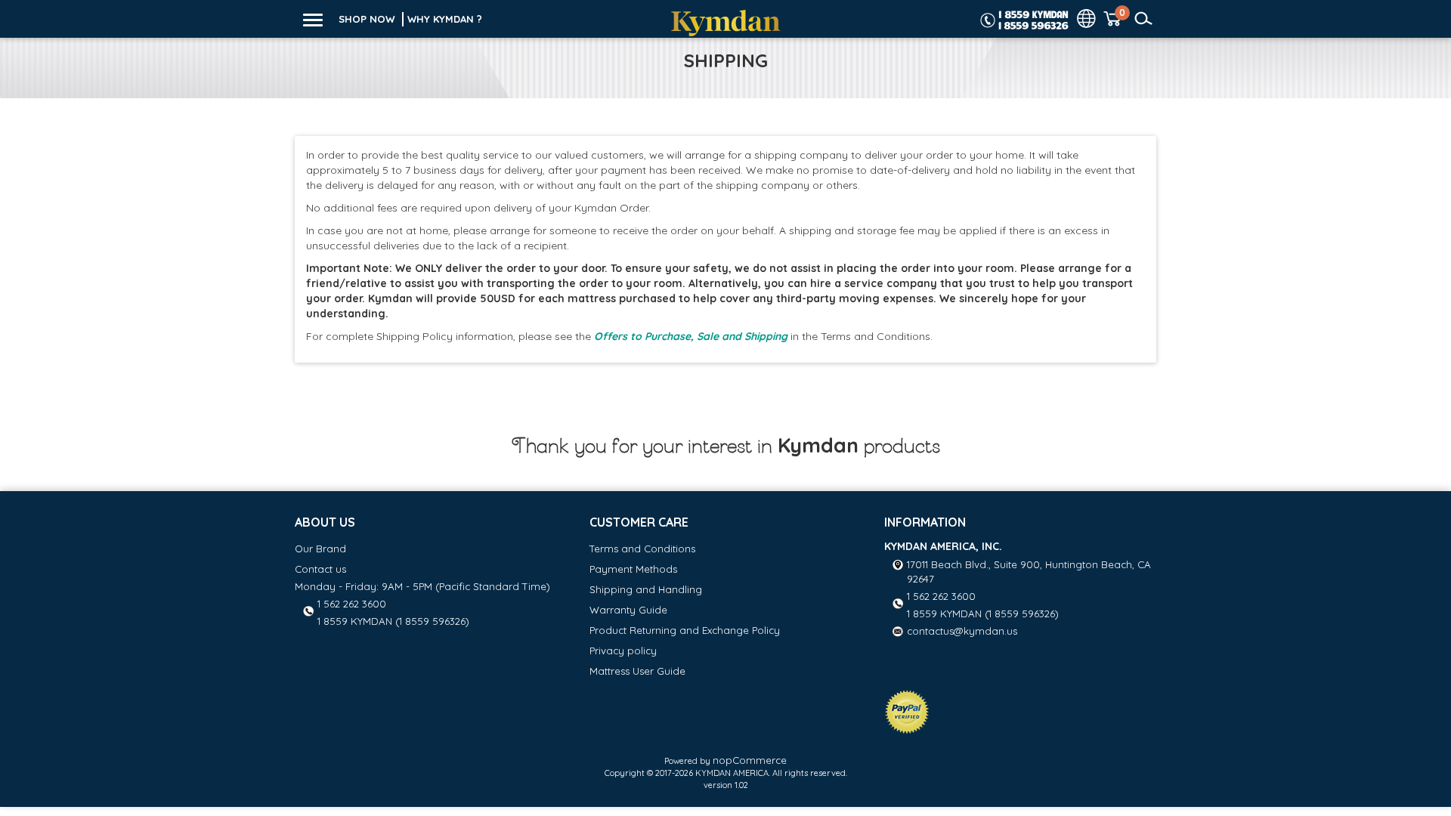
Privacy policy (623, 650)
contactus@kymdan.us (962, 631)
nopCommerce (750, 760)
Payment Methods (633, 569)
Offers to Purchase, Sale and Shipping (690, 336)
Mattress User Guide (637, 671)
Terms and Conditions (642, 548)
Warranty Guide (628, 610)
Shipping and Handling (645, 589)
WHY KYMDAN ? (444, 19)
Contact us (320, 569)
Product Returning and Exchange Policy (684, 630)
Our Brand (320, 548)
